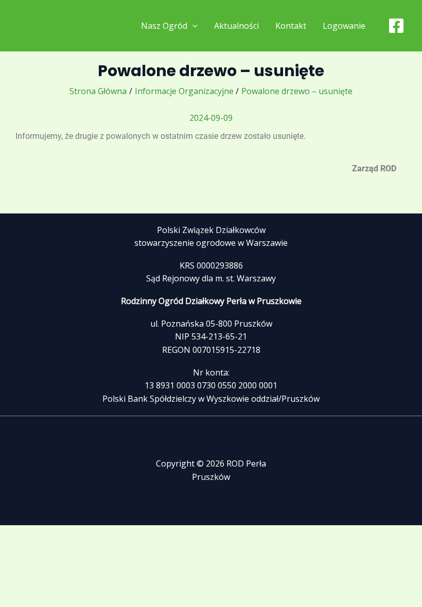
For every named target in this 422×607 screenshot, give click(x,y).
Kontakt (290, 25)
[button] (192, 25)
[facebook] (398, 25)
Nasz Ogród (164, 25)
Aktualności (236, 25)
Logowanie (344, 25)
